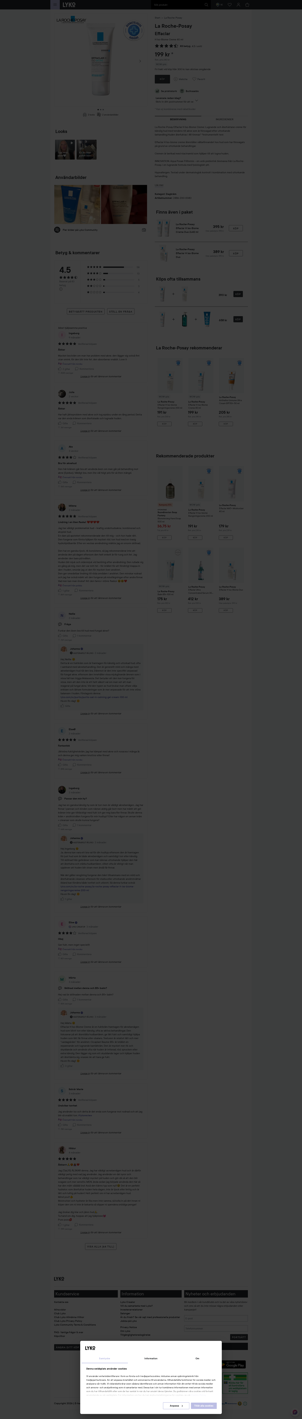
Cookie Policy (198, 1395)
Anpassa (174, 1405)
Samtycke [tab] (104, 1358)
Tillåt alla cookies (203, 1405)
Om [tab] (197, 1358)
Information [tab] (150, 1358)
